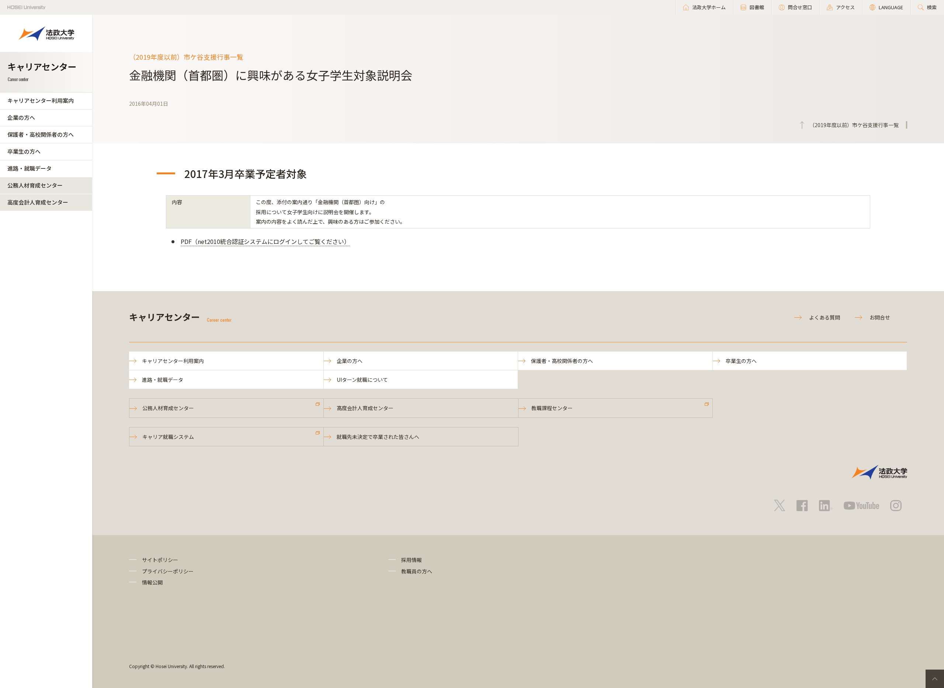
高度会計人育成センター (37, 202)
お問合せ (880, 317)
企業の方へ (21, 117)
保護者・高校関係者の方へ (40, 134)
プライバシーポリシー (168, 571)
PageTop (935, 679)
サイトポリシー (160, 559)
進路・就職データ (29, 168)
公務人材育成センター (35, 185)
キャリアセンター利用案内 (40, 100)
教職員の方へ (416, 571)
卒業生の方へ (24, 151)
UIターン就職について (362, 379)
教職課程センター (552, 408)
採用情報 (411, 559)
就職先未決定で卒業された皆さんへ (378, 436)
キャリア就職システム (168, 436)
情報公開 (152, 582)
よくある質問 (824, 317)
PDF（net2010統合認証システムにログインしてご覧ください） (265, 241)
